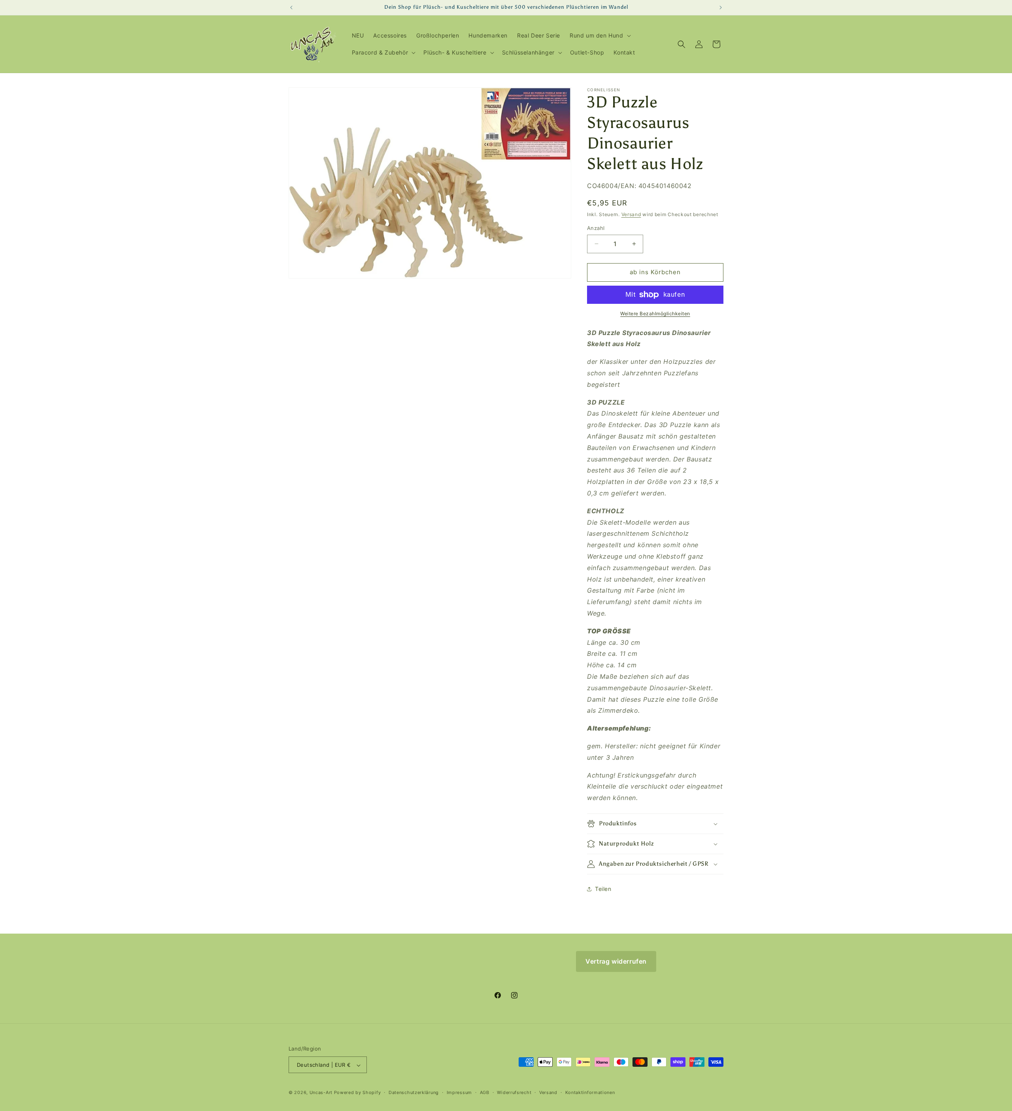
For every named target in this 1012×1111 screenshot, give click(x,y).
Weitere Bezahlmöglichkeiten (655, 313)
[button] (599, 35)
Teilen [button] (603, 888)
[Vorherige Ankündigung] (291, 7)
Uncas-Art (321, 1093)
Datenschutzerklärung (414, 1092)
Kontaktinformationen (590, 1092)
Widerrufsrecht (514, 1092)
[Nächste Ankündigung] (720, 7)
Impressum (459, 1092)
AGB (484, 1092)
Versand (631, 214)
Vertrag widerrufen (616, 961)
